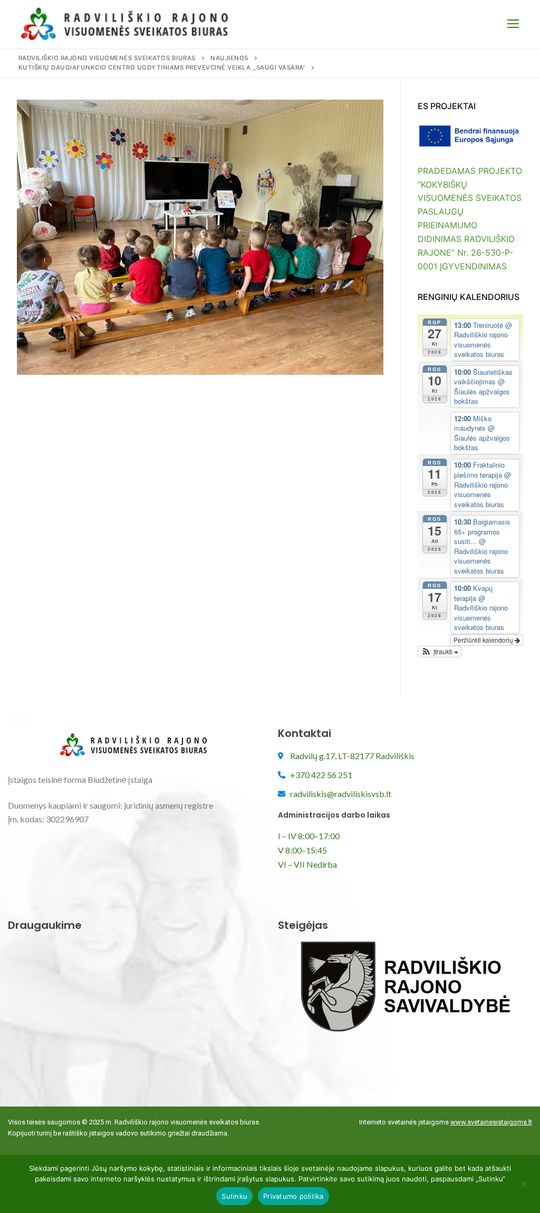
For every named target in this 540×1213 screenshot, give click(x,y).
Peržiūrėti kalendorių (484, 639)
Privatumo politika (293, 1196)
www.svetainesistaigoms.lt (491, 1122)
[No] (523, 1188)
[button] (439, 651)
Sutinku (234, 1196)
